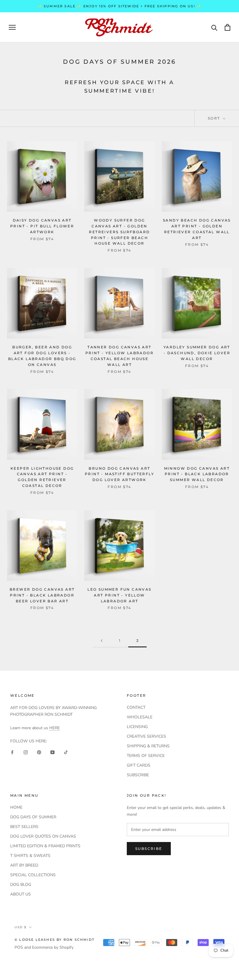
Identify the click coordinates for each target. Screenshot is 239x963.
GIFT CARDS (138, 765)
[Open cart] (227, 27)
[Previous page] (102, 640)
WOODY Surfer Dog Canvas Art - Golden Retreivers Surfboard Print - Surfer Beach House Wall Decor (119, 231)
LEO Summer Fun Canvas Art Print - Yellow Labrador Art (119, 595)
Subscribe (148, 848)
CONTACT (136, 707)
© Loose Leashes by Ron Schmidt (54, 940)
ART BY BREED (24, 865)
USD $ (21, 927)
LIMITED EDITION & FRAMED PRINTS (45, 846)
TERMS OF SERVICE (146, 755)
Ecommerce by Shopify (52, 947)
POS (19, 947)
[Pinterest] (39, 751)
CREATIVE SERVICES (146, 736)
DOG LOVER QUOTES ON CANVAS (43, 836)
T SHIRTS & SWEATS (30, 855)
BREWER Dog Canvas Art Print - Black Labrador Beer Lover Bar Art (42, 595)
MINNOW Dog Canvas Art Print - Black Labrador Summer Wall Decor (197, 474)
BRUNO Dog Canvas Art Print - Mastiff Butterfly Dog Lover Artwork (119, 474)
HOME (16, 807)
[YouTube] (52, 751)
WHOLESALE (139, 717)
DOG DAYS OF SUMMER (33, 817)
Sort (215, 118)
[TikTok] (66, 751)
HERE (54, 728)
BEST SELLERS (24, 826)
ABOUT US (20, 894)
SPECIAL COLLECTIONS (33, 875)
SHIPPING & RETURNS (148, 746)
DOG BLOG (20, 884)
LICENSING (137, 726)
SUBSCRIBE (138, 775)
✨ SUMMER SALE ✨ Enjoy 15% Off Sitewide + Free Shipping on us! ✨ (120, 6)
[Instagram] (26, 751)
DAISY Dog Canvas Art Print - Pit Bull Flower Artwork (42, 226)
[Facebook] (12, 751)
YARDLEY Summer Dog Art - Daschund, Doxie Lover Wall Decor (197, 353)
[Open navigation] (12, 27)
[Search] (214, 27)
